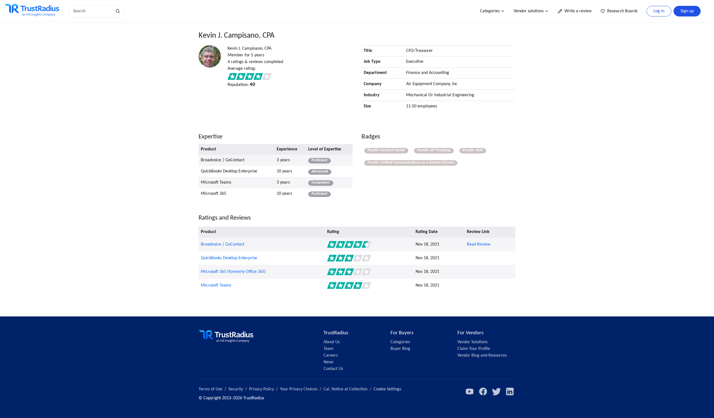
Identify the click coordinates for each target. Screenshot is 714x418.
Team (329, 349)
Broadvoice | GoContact (222, 244)
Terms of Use (210, 389)
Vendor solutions (529, 11)
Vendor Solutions (472, 342)
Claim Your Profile (473, 349)
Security (235, 389)
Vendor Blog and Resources (482, 355)
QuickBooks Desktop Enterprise (229, 258)
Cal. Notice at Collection (345, 389)
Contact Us (333, 369)
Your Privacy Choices (298, 389)
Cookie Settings (387, 389)
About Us (332, 342)
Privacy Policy (261, 389)
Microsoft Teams (216, 285)
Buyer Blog (400, 349)
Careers (331, 355)
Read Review (478, 244)
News (328, 362)
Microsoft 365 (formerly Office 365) (233, 272)
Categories (490, 11)
